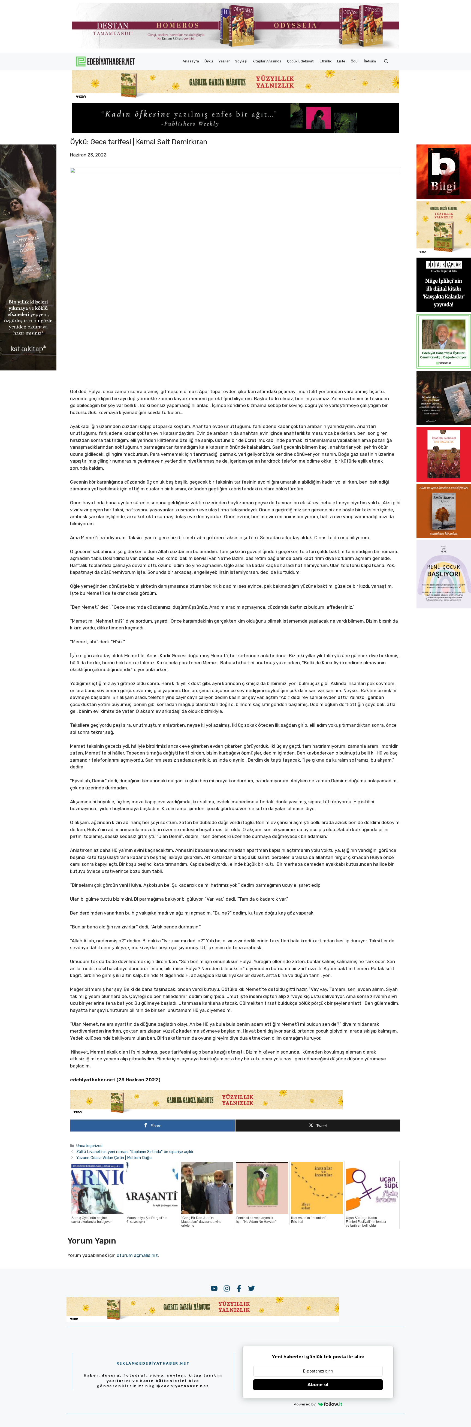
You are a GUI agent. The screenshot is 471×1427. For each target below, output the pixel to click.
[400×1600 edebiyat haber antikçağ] (28, 369)
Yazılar (224, 61)
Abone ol (317, 1384)
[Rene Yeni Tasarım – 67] (443, 607)
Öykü (208, 61)
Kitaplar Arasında (267, 61)
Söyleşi (241, 61)
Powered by (305, 1404)
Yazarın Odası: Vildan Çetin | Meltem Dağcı (114, 1157)
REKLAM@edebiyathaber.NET (153, 1363)
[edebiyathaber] (235, 131)
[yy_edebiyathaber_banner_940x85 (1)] (235, 98)
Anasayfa (191, 61)
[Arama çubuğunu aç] (386, 61)
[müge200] (443, 310)
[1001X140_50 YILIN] (235, 47)
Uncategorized (89, 1145)
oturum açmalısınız (137, 1255)
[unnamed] (443, 197)
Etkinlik (326, 61)
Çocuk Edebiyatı (300, 61)
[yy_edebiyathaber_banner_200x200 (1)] (443, 254)
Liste (341, 61)
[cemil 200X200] (443, 367)
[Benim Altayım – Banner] (443, 536)
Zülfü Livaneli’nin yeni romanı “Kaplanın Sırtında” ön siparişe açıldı (134, 1151)
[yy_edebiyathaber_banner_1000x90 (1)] (206, 1113)
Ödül (354, 61)
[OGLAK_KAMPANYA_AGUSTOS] (443, 480)
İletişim (370, 61)
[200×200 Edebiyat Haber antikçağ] (443, 423)
